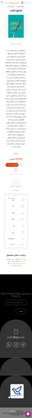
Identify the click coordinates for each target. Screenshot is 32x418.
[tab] (16, 182)
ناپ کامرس (12, 411)
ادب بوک (22, 261)
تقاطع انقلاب (17, 265)
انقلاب (12, 261)
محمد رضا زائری (20, 263)
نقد (11, 263)
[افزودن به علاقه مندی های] (16, 170)
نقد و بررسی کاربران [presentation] (16, 186)
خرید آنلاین (23, 259)
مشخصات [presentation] (16, 181)
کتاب (12, 259)
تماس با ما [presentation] (16, 190)
